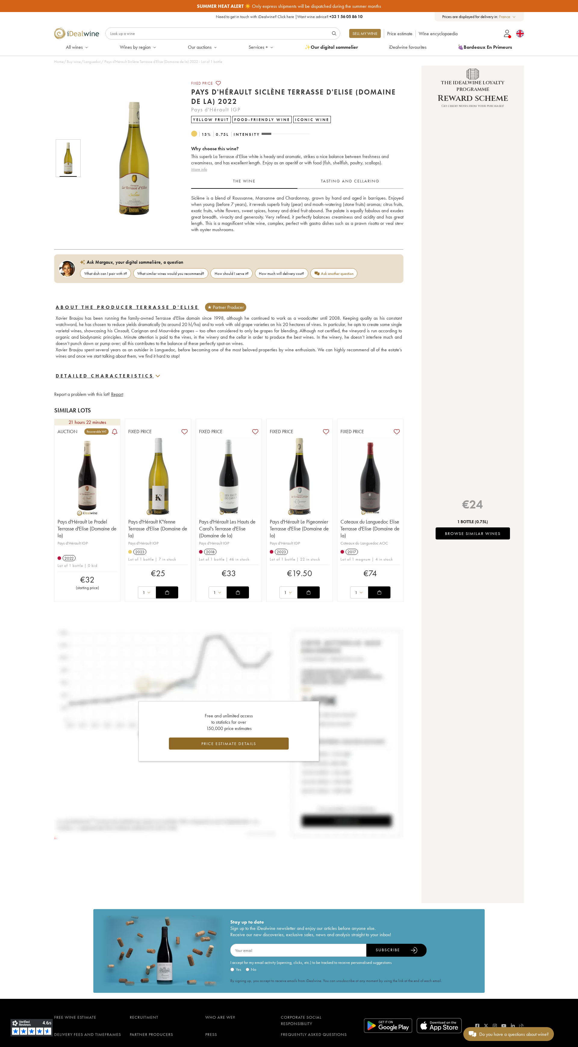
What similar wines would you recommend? (170, 273)
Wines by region (135, 47)
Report (117, 394)
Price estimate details (228, 743)
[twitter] (486, 1026)
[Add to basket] (167, 592)
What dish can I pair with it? (105, 273)
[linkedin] (513, 1026)
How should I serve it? (232, 273)
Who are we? (220, 1017)
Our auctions (200, 47)
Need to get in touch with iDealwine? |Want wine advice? (289, 16)
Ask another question (337, 273)
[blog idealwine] (521, 1026)
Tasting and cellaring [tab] (350, 181)
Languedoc (92, 61)
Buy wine (74, 61)
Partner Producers (151, 1034)
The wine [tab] (244, 181)
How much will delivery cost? (281, 273)
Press (211, 1034)
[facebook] (477, 1026)
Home (59, 61)
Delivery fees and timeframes (87, 1034)
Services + (258, 47)
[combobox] (507, 17)
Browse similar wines (473, 533)
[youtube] (503, 1026)
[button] (130, 158)
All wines (74, 47)
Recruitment (144, 1017)
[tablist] (297, 181)
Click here (286, 16)
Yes (238, 969)
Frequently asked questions (314, 1034)
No (253, 969)
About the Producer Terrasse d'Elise (127, 307)
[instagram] (495, 1026)
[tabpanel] (297, 213)
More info (199, 169)
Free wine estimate (75, 1017)
